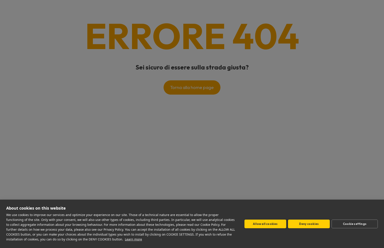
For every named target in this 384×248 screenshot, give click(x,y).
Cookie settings (354, 224)
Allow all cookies (265, 224)
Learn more (133, 239)
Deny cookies (309, 224)
